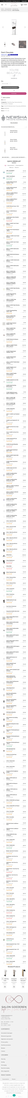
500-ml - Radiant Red (10, 845)
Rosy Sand (12, 147)
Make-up (11, 167)
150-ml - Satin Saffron (10, 898)
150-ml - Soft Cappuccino (11, 921)
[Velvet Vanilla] (5, 142)
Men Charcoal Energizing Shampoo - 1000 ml (11, 700)
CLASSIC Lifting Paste (10, 408)
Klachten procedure (6, 1045)
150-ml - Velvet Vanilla (10, 955)
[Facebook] (5, 110)
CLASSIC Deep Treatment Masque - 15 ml (11, 323)
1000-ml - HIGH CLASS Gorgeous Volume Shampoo (12, 647)
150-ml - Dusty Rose (10, 588)
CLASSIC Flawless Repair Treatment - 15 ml (11, 357)
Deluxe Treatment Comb (11, 572)
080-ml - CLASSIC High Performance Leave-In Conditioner (10, 398)
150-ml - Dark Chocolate (11, 520)
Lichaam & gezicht (19, 165)
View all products (14, 122)
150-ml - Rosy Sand (10, 887)
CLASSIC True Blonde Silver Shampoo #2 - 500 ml (11, 505)
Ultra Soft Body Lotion (10, 932)
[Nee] (26, 1089)
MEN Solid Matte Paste (10, 748)
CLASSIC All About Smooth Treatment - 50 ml (11, 188)
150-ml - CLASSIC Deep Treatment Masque (10, 334)
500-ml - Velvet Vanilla (10, 961)
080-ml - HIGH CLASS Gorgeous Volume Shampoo (12, 635)
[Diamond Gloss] (5, 133)
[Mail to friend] (7, 110)
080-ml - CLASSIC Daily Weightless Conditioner (11, 272)
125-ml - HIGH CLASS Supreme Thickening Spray (12, 682)
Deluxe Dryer (9, 554)
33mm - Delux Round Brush (11, 537)
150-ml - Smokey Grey (10, 910)
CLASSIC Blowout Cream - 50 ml (12, 206)
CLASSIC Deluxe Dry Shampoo (12, 339)
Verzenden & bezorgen (6, 1033)
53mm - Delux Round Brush (11, 549)
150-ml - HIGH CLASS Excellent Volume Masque (12, 629)
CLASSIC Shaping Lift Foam (11, 438)
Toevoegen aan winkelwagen (10, 87)
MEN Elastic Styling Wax (11, 712)
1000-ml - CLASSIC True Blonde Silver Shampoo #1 (12, 486)
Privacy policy (4, 1042)
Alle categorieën (5, 1071)
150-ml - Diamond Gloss (11, 577)
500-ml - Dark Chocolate (11, 526)
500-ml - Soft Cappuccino (11, 927)
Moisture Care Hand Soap (11, 754)
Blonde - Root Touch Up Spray (12, 850)
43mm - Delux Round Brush (11, 543)
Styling (3, 1062)
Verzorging (3, 1065)
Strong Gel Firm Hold (14, 979)
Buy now (14, 93)
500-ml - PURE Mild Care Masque (12, 800)
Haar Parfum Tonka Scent (11, 606)
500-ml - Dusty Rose (10, 594)
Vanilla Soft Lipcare (10, 938)
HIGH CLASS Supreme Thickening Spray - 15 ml (11, 676)
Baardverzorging (5, 1068)
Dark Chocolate (17, 106)
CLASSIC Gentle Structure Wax (12, 379)
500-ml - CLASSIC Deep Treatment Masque (10, 329)
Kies (2, 81)
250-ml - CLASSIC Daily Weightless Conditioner (11, 283)
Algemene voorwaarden (7, 1039)
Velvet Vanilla (13, 139)
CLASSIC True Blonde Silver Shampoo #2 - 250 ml (11, 516)
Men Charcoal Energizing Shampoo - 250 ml (11, 706)
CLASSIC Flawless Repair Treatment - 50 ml (11, 352)
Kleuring (3, 1059)
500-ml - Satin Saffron (10, 904)
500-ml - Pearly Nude (10, 766)
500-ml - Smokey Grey (10, 915)
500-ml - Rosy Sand (10, 893)
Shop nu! (22, 1)
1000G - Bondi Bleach (10, 176)
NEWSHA (23, 106)
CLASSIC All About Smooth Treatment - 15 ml (11, 182)
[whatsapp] (8, 110)
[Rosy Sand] (5, 150)
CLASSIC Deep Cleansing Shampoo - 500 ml (11, 294)
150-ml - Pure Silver (10, 811)
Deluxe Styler (8, 566)
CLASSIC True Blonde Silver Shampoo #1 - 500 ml (11, 480)
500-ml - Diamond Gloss (11, 583)
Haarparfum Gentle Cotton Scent (12, 611)
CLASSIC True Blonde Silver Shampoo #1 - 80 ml (11, 474)
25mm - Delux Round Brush (11, 532)
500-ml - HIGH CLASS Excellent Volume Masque (12, 623)
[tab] (6, 157)
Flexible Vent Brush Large (11, 599)
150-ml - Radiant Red (10, 839)
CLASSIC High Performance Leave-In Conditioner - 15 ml (11, 393)
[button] (3, 27)
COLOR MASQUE (8, 106)
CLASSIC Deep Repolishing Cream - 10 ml (11, 311)
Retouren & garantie (6, 1036)
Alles (5, 165)
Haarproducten (8, 9)
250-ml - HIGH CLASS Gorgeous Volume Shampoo (12, 652)
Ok (14, 1095)
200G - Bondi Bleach (10, 170)
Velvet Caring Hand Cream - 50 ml (12, 944)
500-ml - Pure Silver (10, 817)
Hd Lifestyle (4, 982)
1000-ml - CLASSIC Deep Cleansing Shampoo (11, 300)
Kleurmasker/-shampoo (6, 10)
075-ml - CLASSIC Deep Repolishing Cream (10, 316)
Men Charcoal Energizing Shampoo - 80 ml (11, 694)
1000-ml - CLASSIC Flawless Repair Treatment (11, 345)
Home (2, 9)
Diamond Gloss (13, 130)
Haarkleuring (15, 9)
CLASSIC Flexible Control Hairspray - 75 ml (11, 368)
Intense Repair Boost (10, 687)
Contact (3, 1051)
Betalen (3, 1048)
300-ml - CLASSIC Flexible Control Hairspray (11, 374)
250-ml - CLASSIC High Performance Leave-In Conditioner (10, 404)
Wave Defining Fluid (5, 979)
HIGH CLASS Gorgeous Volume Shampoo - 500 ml (12, 641)
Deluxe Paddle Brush (10, 560)
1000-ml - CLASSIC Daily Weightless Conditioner (11, 277)
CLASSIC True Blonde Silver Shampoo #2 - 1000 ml (11, 510)
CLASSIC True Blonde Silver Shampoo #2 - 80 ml (11, 499)
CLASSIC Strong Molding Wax (12, 444)
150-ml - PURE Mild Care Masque (12, 805)
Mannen (17, 167)
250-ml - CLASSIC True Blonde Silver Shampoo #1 (12, 492)
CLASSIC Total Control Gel (11, 467)
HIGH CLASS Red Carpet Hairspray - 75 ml (11, 664)
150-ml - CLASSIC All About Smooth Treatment (11, 200)
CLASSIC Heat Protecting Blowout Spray (11, 386)
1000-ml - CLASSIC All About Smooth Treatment (12, 193)
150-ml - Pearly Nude (10, 760)
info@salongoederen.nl (6, 1015)
